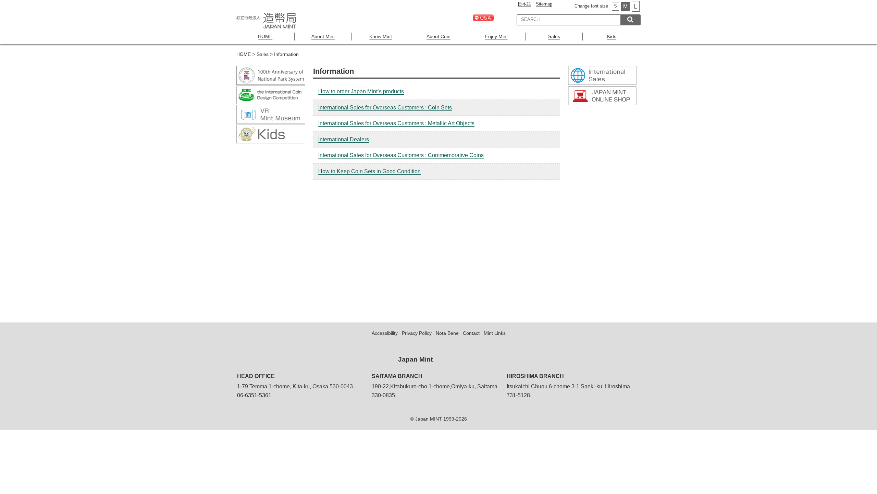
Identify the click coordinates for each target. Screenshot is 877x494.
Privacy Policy (417, 333)
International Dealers (343, 139)
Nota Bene (447, 333)
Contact (471, 333)
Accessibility (385, 333)
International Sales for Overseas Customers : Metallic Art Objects (396, 123)
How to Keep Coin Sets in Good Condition (369, 171)
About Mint (323, 36)
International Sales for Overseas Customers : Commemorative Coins (401, 155)
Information (286, 54)
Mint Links (495, 333)
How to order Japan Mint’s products (361, 91)
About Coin (438, 36)
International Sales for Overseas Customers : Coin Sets (385, 107)
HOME (265, 36)
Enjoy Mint (496, 36)
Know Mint (380, 36)
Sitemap (544, 4)
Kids (611, 36)
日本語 (524, 4)
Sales (554, 36)
